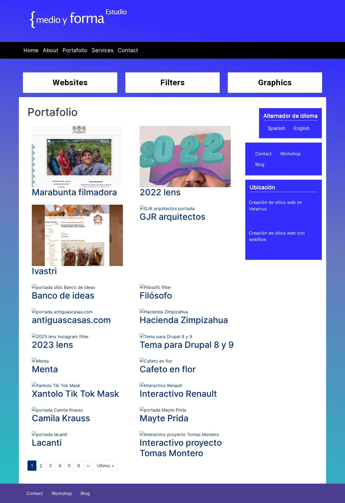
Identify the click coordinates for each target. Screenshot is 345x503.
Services (102, 50)
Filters (172, 82)
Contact (128, 50)
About (50, 50)
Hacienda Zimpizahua (184, 320)
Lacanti (47, 442)
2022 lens (160, 192)
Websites (70, 82)
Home (31, 50)
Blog (259, 164)
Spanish (276, 128)
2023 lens (52, 344)
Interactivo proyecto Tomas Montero (181, 447)
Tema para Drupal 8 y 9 (187, 344)
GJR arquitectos (172, 216)
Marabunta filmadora (74, 192)
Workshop (290, 153)
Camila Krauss (61, 418)
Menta (45, 369)
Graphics (275, 82)
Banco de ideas (63, 295)
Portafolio (75, 50)
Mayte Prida (164, 418)
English (302, 128)
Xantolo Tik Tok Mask (75, 393)
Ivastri (44, 271)
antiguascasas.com (71, 320)
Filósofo (156, 295)
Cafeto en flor (168, 369)
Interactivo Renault (178, 393)
